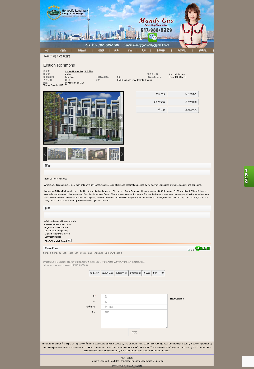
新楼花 (63, 50)
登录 (123, 358)
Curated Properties (74, 71)
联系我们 (203, 50)
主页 (47, 50)
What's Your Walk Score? (56, 241)
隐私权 (130, 358)
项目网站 (88, 71)
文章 (144, 50)
